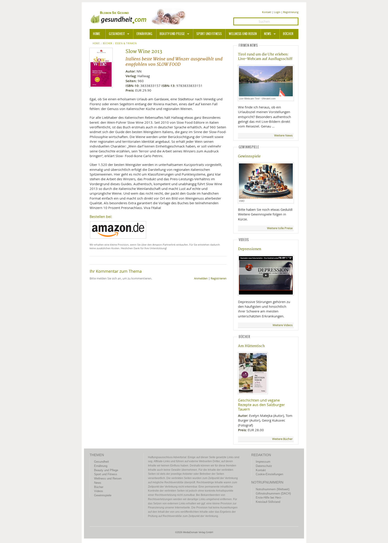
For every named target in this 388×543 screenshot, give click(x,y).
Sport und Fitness (209, 34)
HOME (96, 34)
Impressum (263, 461)
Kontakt (266, 12)
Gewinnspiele (249, 156)
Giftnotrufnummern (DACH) (273, 493)
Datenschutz (264, 466)
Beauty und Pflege (172, 34)
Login (277, 12)
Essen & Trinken (126, 43)
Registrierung (290, 12)
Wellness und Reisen (243, 34)
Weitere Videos (283, 325)
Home (96, 43)
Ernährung (144, 34)
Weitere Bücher (282, 439)
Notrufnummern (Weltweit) (272, 489)
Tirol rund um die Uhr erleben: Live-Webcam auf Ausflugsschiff (265, 56)
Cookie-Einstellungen (269, 474)
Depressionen (249, 249)
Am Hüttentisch (251, 346)
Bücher (288, 34)
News (267, 34)
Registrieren (219, 278)
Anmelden (201, 278)
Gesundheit (117, 34)
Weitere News (283, 135)
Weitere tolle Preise (280, 228)
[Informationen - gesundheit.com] (139, 16)
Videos (98, 491)
